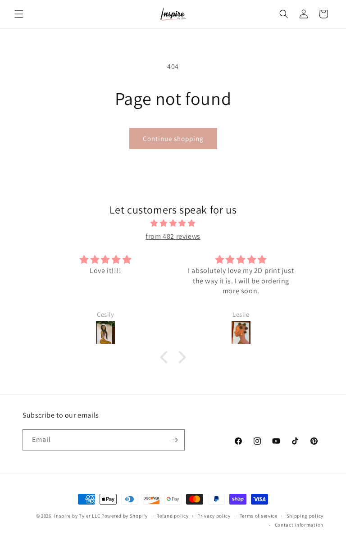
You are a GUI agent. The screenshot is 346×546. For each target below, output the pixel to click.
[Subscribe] (174, 439)
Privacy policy (214, 516)
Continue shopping (173, 138)
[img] (172, 223)
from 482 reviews (173, 236)
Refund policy (172, 516)
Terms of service (259, 516)
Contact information (299, 525)
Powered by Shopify (124, 516)
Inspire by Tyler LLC (77, 516)
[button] (19, 14)
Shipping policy (305, 516)
